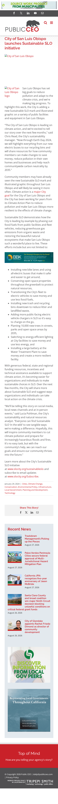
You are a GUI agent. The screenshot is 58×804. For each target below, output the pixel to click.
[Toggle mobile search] (45, 22)
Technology (10, 493)
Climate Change (35, 483)
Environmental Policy (27, 486)
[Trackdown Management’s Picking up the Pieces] (15, 540)
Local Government (13, 489)
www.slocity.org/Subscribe (23, 476)
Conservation (11, 486)
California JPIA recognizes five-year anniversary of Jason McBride (36, 579)
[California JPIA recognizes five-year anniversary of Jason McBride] (15, 579)
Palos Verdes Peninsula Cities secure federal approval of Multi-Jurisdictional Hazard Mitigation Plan (37, 559)
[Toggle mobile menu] (51, 22)
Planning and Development (35, 489)
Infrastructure (44, 486)
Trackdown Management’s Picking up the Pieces (37, 539)
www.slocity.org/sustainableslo (26, 469)
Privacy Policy (12, 777)
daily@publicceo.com (43, 774)
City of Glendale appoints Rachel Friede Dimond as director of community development (37, 627)
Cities (24, 483)
